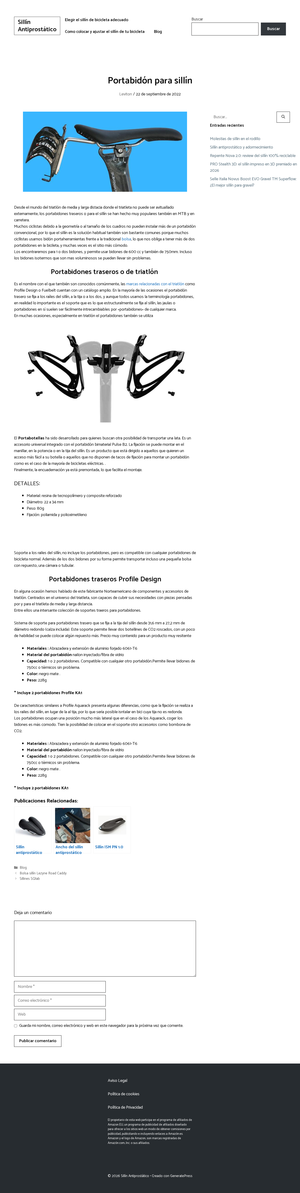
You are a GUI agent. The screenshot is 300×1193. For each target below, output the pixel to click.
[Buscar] (283, 117)
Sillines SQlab (30, 879)
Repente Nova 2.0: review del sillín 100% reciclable (253, 155)
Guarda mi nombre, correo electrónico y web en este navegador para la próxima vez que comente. (101, 1026)
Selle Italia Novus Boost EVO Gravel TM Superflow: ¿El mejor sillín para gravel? (253, 182)
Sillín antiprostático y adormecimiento (241, 147)
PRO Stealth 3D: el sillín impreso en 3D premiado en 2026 (253, 167)
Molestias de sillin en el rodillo (235, 138)
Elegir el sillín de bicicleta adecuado (96, 20)
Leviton (125, 94)
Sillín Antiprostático (37, 26)
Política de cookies (123, 1094)
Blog (158, 31)
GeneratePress (181, 1176)
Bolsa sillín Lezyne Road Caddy (43, 873)
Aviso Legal (117, 1080)
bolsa (126, 239)
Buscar (197, 19)
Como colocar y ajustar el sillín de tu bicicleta (105, 31)
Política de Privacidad (125, 1107)
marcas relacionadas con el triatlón (155, 284)
